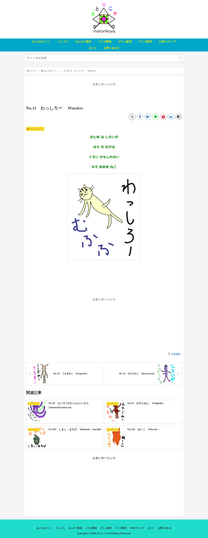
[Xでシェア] (132, 117)
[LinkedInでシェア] (171, 117)
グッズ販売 (120, 528)
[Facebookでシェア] (140, 117)
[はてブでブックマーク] (147, 117)
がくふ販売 (106, 528)
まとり (151, 528)
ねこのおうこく (36, 129)
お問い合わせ (164, 528)
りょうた (60, 528)
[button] (180, 58)
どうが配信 (91, 528)
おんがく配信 (75, 528)
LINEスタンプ (137, 528)
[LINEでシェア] (155, 117)
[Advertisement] (104, 94)
